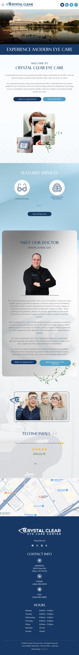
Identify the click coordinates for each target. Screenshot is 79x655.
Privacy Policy (46, 646)
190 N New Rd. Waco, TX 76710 (39, 568)
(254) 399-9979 (54, 99)
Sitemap (55, 646)
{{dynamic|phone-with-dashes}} (55, 363)
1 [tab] (37, 205)
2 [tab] (39, 205)
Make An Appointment (27, 99)
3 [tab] (41, 205)
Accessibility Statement (30, 646)
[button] (3, 4)
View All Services (40, 214)
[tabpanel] (22, 191)
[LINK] (22, 181)
